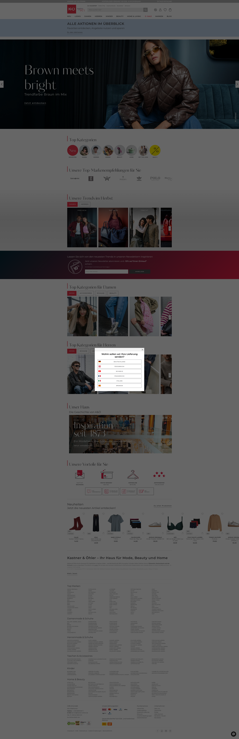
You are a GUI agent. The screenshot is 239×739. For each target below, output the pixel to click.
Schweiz (119, 371)
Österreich (119, 366)
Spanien (119, 385)
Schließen (142, 349)
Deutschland (119, 361)
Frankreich (119, 376)
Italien (119, 381)
